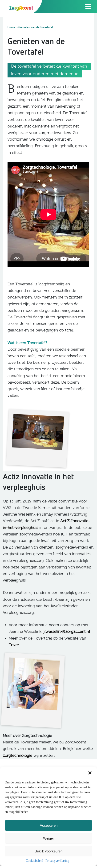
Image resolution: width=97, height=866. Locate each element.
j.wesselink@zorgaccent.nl (67, 631)
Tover (14, 645)
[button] (90, 773)
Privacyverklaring (57, 860)
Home (11, 27)
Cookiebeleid (34, 860)
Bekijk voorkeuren (48, 851)
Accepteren (48, 825)
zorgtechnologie (17, 755)
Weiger (48, 838)
